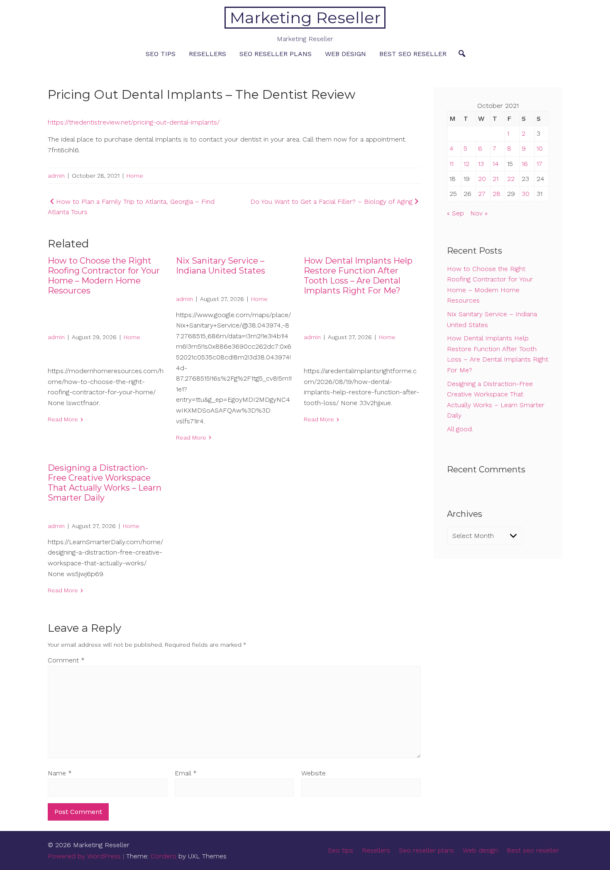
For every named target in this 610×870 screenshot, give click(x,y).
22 (511, 179)
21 (495, 179)
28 (496, 194)
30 (525, 194)
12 (466, 164)
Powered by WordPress (84, 856)
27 (482, 194)
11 (451, 164)
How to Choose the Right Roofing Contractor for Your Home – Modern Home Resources (104, 276)
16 (525, 164)
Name (60, 773)
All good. (460, 429)
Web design (345, 54)
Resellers (207, 54)
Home (135, 175)
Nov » (479, 213)
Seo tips (161, 54)
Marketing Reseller (305, 17)
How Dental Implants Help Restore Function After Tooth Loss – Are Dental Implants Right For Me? (358, 276)
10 (540, 148)
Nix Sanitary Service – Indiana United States (220, 266)
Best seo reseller (413, 54)
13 (481, 164)
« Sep (455, 213)
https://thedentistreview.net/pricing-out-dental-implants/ (134, 122)
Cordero (163, 856)
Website (313, 773)
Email (186, 773)
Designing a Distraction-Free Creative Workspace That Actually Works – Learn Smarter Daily (104, 483)
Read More (63, 419)
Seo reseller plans (275, 54)
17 (539, 164)
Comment (66, 660)
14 (496, 164)
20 (482, 179)
